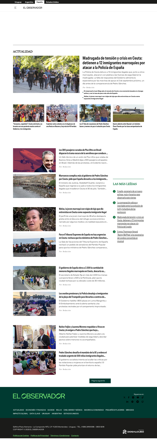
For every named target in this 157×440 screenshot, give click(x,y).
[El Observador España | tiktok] (142, 397)
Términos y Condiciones (60, 435)
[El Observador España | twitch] (142, 401)
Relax (59, 410)
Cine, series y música (73, 410)
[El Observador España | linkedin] (127, 401)
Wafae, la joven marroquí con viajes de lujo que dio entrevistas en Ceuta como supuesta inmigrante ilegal (112, 97)
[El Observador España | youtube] (138, 397)
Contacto (75, 435)
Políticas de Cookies (21, 435)
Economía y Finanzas (36, 410)
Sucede (51, 410)
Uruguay (18, 2)
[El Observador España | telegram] (137, 401)
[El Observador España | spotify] (132, 401)
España (40, 2)
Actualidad (18, 410)
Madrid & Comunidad (94, 410)
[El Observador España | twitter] (124, 397)
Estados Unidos (52, 2)
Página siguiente (98, 381)
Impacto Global (20, 413)
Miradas (130, 410)
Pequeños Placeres (115, 410)
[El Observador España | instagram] (133, 397)
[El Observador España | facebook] (129, 397)
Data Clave (35, 413)
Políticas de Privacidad (40, 435)
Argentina (29, 2)
